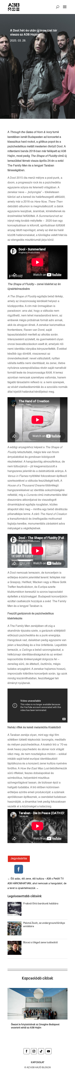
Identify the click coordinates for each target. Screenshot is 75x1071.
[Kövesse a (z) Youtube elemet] (48, 1051)
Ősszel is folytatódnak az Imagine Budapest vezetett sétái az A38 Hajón (35, 1026)
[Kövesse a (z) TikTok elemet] (41, 1051)
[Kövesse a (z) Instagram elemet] (34, 1051)
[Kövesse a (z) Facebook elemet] (26, 1051)
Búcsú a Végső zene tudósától (41, 942)
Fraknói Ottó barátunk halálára (40, 903)
